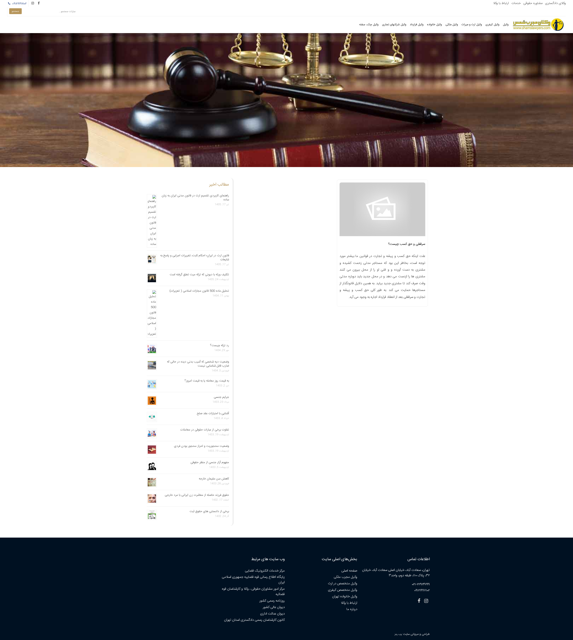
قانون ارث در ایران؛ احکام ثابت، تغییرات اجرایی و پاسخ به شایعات (194, 258)
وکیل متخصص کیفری (342, 590)
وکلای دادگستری (555, 3)
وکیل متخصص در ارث (342, 583)
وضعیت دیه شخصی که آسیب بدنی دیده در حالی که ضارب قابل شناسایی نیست (198, 364)
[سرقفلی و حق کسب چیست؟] (382, 210)
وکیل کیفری (492, 24)
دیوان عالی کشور (274, 607)
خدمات (516, 3)
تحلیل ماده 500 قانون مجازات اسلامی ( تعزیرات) (199, 291)
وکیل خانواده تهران (344, 596)
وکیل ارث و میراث (472, 24)
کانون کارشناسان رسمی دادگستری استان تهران (254, 620)
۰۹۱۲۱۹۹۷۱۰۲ (19, 3)
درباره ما (351, 609)
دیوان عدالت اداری (272, 614)
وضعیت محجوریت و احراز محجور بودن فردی (201, 446)
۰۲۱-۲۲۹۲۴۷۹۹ (421, 584)
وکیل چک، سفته (368, 24)
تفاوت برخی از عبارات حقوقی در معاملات (204, 430)
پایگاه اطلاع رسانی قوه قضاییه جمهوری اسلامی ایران (253, 579)
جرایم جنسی (221, 397)
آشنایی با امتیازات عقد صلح (213, 413)
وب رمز (398, 634)
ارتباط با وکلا (501, 3)
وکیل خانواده (434, 24)
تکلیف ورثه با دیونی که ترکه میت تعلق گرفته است (199, 275)
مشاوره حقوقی (533, 3)
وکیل (506, 24)
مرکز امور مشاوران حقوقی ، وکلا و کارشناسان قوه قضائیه (253, 591)
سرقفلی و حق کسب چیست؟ (406, 244)
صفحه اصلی (349, 571)
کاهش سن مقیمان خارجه (214, 479)
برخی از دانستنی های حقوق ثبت (209, 511)
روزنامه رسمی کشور (272, 601)
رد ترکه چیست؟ (219, 345)
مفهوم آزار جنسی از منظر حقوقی (209, 462)
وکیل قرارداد (416, 24)
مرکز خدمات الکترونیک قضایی (265, 571)
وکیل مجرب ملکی (345, 577)
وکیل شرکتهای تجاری (394, 24)
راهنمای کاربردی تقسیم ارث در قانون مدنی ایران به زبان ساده (195, 198)
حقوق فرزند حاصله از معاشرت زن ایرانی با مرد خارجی (197, 495)
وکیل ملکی (451, 24)
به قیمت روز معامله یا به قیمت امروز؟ (207, 381)
